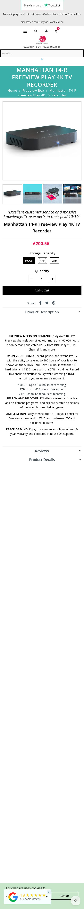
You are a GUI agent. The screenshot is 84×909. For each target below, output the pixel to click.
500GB (29, 260)
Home (12, 90)
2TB (54, 260)
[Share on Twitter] (47, 303)
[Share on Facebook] (40, 303)
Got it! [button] (65, 895)
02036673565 (52, 46)
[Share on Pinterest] (53, 303)
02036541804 (32, 46)
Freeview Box (33, 90)
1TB (42, 260)
